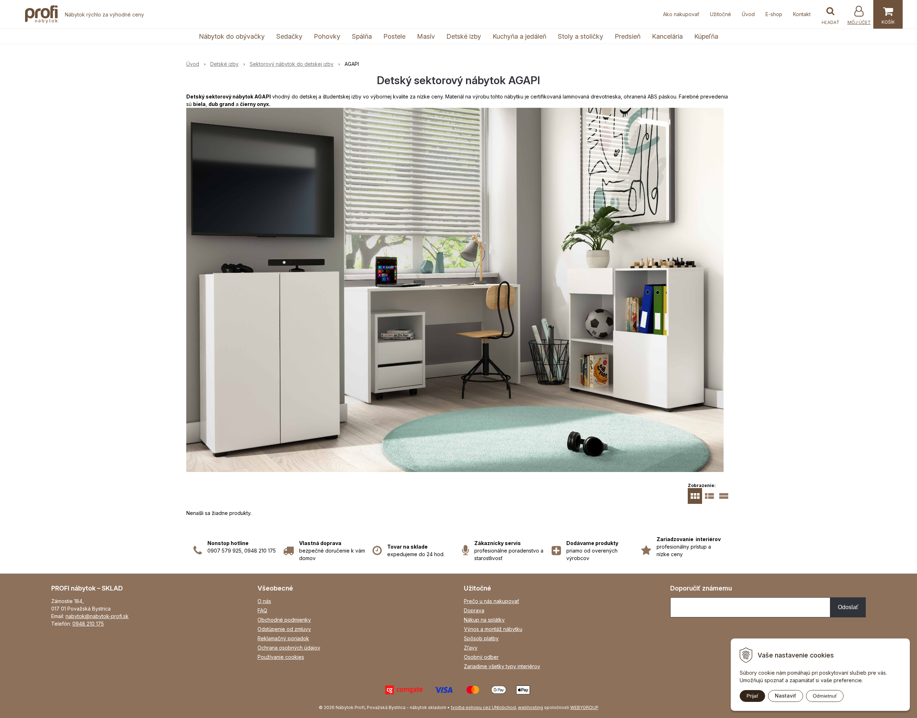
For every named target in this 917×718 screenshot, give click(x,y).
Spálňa (362, 36)
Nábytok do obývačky (232, 36)
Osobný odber (481, 657)
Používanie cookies (281, 657)
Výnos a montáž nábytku (493, 629)
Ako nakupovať (681, 14)
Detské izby (463, 36)
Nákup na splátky (484, 620)
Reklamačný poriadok (283, 638)
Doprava (474, 610)
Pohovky (327, 36)
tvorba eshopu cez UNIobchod (483, 707)
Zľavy (470, 648)
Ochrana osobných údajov (289, 648)
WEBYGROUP (584, 707)
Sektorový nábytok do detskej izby (291, 64)
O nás (264, 601)
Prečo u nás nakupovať (491, 601)
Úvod (748, 14)
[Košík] (888, 14)
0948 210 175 (88, 624)
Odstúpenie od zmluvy (284, 629)
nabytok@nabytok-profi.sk (97, 616)
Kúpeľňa (706, 36)
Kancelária (667, 36)
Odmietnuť (825, 696)
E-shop (773, 14)
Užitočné (720, 14)
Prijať (752, 696)
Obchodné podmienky (284, 620)
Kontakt (802, 14)
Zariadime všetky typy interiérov (502, 666)
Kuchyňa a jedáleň (519, 36)
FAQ (262, 610)
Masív (426, 36)
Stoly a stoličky (580, 36)
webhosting (530, 707)
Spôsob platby (481, 638)
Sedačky (289, 36)
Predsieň (627, 36)
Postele (394, 36)
